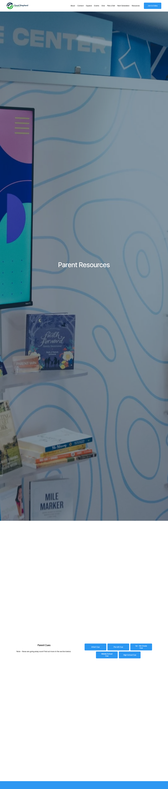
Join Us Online (153, 6)
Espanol (89, 6)
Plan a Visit (111, 6)
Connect (80, 6)
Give (103, 6)
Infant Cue (95, 647)
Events (96, 6)
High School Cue (129, 655)
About (73, 6)
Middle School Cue (106, 655)
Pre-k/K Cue (118, 647)
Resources (136, 6)
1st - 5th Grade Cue (141, 647)
